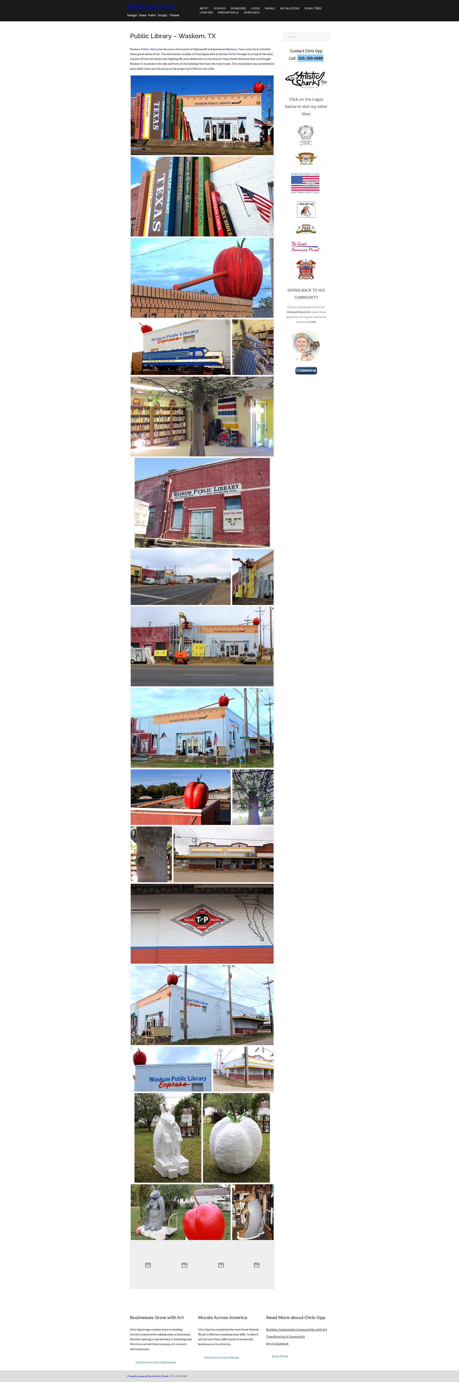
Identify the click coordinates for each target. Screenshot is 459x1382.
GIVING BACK (252, 12)
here (313, 322)
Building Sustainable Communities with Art (296, 1330)
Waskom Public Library (144, 49)
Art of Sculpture (277, 1344)
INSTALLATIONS (289, 8)
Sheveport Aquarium (299, 312)
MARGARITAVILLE (228, 12)
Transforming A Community (285, 1337)
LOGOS (255, 8)
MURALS (270, 8)
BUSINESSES (238, 8)
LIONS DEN (206, 12)
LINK (211, 68)
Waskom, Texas (235, 49)
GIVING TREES (313, 8)
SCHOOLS (220, 8)
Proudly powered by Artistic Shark (148, 1376)
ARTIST (204, 8)
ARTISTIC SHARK (151, 7)
